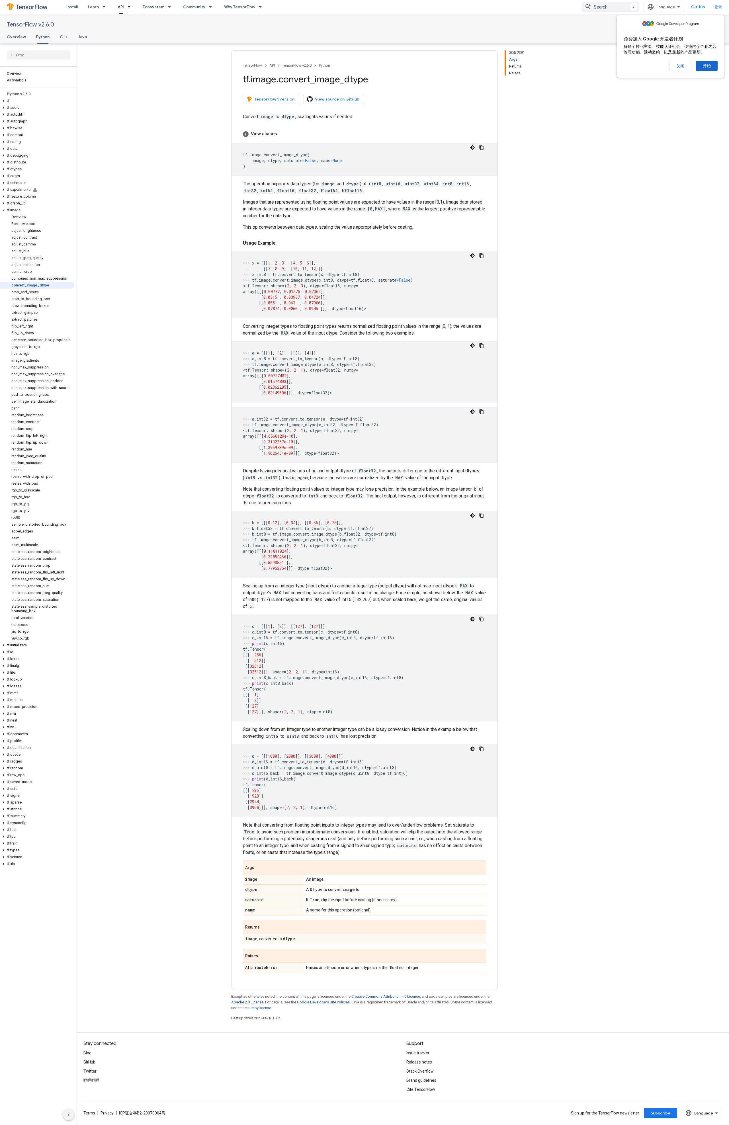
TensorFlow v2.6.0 (30, 24)
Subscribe (660, 1113)
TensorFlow (252, 65)
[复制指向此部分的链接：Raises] (263, 956)
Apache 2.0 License (247, 1002)
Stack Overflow (420, 1071)
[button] (37, 100)
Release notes (419, 1062)
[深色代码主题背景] (472, 147)
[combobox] (610, 7)
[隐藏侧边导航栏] (68, 1114)
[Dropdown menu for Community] (212, 7)
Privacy (107, 1113)
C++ (63, 36)
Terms (89, 1113)
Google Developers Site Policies (323, 1002)
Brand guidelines (421, 1080)
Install (72, 6)
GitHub (698, 6)
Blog (87, 1053)
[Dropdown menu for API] (131, 7)
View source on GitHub (337, 99)
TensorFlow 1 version (274, 99)
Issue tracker (417, 1053)
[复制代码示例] (481, 147)
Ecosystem (153, 6)
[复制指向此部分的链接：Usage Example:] (282, 243)
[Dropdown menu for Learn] (105, 7)
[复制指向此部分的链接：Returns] (265, 927)
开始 (707, 65)
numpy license (259, 1008)
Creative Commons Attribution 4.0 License (385, 996)
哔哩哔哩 (91, 1080)
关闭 (680, 66)
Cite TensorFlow (420, 1089)
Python (43, 36)
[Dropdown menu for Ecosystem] (171, 7)
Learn (93, 6)
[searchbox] (38, 55)
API (121, 6)
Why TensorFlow (239, 6)
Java (82, 36)
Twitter (90, 1071)
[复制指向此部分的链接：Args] (260, 867)
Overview (16, 36)
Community (194, 6)
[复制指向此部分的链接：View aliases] (282, 133)
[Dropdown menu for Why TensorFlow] (262, 7)
